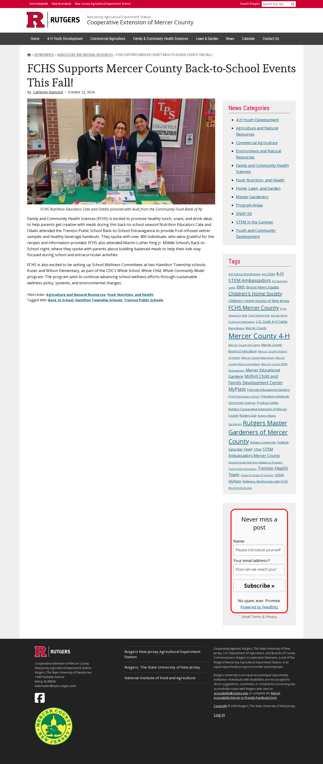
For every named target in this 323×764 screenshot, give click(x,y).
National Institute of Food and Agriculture (160, 677)
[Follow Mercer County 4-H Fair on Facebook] (40, 697)
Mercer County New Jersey (257, 357)
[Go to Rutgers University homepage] (53, 20)
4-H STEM (268, 274)
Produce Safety (268, 403)
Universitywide (38, 3)
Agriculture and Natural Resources (75, 294)
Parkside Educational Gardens (268, 390)
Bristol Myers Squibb (262, 287)
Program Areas (249, 205)
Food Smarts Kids (259, 315)
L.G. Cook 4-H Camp (272, 321)
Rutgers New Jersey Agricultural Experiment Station (162, 654)
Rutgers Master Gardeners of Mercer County (258, 432)
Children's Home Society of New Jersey (258, 300)
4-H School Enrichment (244, 274)
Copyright (220, 706)
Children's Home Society (255, 293)
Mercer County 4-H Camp (244, 345)
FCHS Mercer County (253, 307)
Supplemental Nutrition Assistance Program (255, 462)
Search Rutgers (250, 3)
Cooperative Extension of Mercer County (140, 22)
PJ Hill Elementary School (244, 396)
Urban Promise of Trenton (257, 475)
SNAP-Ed (244, 213)
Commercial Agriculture (257, 142)
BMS (241, 287)
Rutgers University (263, 442)
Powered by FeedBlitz (259, 607)
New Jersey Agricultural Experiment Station (119, 17)
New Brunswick (61, 3)
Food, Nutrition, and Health (130, 294)
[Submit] (293, 4)
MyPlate (237, 389)
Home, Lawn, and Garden (258, 188)
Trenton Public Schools (143, 300)
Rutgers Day (248, 415)
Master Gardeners (252, 196)
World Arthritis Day (240, 488)
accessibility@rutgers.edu (231, 693)
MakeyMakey (236, 328)
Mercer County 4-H (259, 336)
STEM (258, 449)
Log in (219, 714)
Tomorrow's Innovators (242, 468)
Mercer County (256, 328)
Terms (256, 616)
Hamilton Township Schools (98, 300)
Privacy (271, 616)
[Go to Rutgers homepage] (52, 655)
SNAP (248, 449)
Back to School (60, 300)
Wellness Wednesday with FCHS (265, 481)
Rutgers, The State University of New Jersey (162, 667)
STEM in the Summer (254, 222)
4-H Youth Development (257, 119)
